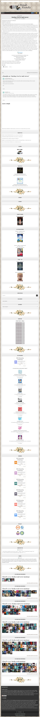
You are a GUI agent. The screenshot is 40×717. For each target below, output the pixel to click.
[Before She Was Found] (11, 629)
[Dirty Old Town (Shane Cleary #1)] (5, 614)
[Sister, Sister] (34, 665)
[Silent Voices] (25, 626)
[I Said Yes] (13, 593)
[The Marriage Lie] (36, 647)
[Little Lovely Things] (17, 629)
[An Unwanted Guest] (9, 647)
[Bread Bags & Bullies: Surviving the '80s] (15, 626)
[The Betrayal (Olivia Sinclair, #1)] (30, 596)
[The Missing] (13, 665)
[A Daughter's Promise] (32, 665)
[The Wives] (28, 611)
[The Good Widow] (23, 650)
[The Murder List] (30, 626)
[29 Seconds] (17, 626)
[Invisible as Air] (13, 626)
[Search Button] (37, 13)
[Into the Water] (34, 644)
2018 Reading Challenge (20, 501)
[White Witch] (34, 650)
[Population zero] (23, 593)
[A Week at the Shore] (21, 611)
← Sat (2, 72)
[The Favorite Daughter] (11, 632)
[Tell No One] (3, 632)
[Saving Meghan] (30, 629)
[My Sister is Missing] (34, 611)
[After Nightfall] (23, 644)
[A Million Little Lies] (9, 611)
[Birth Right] (19, 626)
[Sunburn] (34, 626)
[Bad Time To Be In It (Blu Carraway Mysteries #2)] (9, 650)
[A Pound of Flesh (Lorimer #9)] (21, 665)
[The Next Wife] (15, 596)
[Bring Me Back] (28, 650)
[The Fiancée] (11, 596)
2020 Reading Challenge (20, 480)
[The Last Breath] (15, 647)
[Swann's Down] (19, 629)
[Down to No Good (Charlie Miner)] (25, 665)
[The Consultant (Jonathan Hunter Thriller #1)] (7, 650)
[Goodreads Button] (35, 13)
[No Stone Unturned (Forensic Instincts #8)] (15, 614)
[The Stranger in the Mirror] (17, 596)
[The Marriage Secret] (7, 581)
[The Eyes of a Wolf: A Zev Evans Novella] (9, 672)
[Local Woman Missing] (25, 593)
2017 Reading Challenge (20, 511)
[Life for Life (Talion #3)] (15, 608)
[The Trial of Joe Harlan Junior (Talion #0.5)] (19, 608)
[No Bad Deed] (11, 614)
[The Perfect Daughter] (28, 596)
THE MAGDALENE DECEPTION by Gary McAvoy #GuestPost (12, 136)
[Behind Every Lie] (13, 614)
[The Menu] (15, 611)
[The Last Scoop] (9, 614)
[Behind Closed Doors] (21, 672)
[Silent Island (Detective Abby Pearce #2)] (11, 593)
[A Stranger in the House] (30, 644)
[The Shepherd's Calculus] (36, 650)
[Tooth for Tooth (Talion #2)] (17, 608)
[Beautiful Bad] (9, 644)
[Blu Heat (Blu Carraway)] (5, 672)
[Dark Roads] (5, 596)
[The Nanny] (21, 626)
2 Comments (23, 18)
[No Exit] (13, 632)
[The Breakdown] (36, 665)
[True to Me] (3, 626)
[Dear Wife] (13, 629)
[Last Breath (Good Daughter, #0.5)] (13, 668)
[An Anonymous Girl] (32, 644)
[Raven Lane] (9, 626)
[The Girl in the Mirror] (23, 608)
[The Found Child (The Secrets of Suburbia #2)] (7, 647)
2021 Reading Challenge (20, 469)
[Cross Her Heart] (36, 644)
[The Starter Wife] (23, 626)
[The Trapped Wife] (9, 593)
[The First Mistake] (9, 629)
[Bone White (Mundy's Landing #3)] (3, 672)
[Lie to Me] (25, 650)
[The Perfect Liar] (19, 632)
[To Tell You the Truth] (25, 608)
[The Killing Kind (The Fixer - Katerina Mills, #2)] (36, 672)
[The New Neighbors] (3, 647)
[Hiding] (21, 650)
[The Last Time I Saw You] (23, 629)
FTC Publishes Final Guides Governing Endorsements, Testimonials (22, 700)
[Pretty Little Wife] (9, 608)
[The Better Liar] (17, 614)
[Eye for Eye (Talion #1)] (21, 608)
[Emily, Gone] (21, 629)
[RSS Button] (36, 13)
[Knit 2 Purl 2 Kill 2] (3, 614)
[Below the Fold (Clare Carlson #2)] (17, 632)
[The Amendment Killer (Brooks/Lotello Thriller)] (7, 665)
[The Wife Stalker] (36, 611)
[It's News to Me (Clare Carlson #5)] (5, 581)
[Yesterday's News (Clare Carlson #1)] (17, 650)
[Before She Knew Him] (32, 629)
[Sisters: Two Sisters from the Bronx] (7, 611)
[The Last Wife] (21, 593)
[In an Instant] (30, 611)
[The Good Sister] (30, 593)
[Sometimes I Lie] (19, 665)
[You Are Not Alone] (7, 614)
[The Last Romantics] (5, 632)
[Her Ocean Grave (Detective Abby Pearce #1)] (36, 593)
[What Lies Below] (30, 650)
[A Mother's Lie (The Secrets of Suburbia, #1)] (32, 647)
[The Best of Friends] (21, 596)
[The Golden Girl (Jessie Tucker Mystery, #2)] (13, 611)
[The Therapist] (28, 593)
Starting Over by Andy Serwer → (32, 72)
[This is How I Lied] (25, 611)
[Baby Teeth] (23, 647)
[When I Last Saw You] (7, 596)
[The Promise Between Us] (15, 650)
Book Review (20, 15)
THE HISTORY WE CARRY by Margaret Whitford (10, 138)
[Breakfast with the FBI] (19, 614)
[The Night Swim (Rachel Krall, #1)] (34, 608)
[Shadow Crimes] (3, 665)
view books (24, 365)
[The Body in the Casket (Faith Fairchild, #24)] (11, 665)
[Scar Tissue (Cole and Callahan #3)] (21, 647)
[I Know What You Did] (13, 596)
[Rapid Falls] (15, 632)
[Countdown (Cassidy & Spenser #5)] (17, 665)
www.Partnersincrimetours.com (20, 174)
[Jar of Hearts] (13, 647)
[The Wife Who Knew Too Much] (17, 611)
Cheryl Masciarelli (20, 461)
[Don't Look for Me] (30, 608)
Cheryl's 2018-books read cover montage (15, 640)
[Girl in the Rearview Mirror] (7, 629)
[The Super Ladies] (34, 647)
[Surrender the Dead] (3, 608)
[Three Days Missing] (28, 647)
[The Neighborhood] (5, 626)
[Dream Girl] (3, 596)
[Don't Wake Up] (7, 632)
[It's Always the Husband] (13, 644)
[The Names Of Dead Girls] (28, 665)
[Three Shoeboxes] (32, 650)
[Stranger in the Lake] (23, 611)
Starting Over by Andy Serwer (20, 17)
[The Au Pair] (17, 644)
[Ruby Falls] (9, 596)
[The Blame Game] (3, 581)
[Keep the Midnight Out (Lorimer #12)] (19, 650)
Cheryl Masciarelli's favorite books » (32, 598)
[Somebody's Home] (11, 581)
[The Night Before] (15, 629)
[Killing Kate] (23, 672)
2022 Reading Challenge (20, 459)
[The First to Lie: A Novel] (3, 611)
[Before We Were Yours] (21, 644)
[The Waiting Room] (7, 644)
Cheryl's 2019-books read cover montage (15, 622)
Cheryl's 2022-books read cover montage (16, 577)
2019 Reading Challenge (20, 490)
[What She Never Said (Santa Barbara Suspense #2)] (3, 629)
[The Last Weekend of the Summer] (30, 647)
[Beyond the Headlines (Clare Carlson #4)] (5, 608)
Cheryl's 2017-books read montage (13, 661)
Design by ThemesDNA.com (20, 715)
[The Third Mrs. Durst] (28, 608)
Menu (3, 12)
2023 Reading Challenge (20, 358)
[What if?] (32, 608)
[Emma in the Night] (5, 611)
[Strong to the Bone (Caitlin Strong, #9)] (23, 665)
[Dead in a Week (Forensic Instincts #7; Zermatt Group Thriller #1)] (5, 644)
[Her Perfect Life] (34, 593)
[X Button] (32, 13)
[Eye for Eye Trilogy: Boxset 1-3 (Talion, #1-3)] (13, 607)
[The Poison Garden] (11, 626)
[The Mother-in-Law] (36, 608)
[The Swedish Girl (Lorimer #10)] (9, 665)
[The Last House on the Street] (9, 581)
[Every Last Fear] (19, 596)
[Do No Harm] (25, 596)
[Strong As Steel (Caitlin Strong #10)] (25, 629)
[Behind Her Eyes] (30, 672)
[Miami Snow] (17, 647)
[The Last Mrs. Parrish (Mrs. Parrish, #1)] (11, 647)
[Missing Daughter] (3, 593)
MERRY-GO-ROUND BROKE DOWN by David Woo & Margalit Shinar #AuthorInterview (16, 140)
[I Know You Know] (19, 644)
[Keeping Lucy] (28, 626)
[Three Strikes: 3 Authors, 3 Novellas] (5, 647)
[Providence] (28, 644)
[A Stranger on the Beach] (5, 629)
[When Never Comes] (11, 644)
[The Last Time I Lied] (13, 650)
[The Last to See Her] (7, 608)
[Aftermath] (15, 593)
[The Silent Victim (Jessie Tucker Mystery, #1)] (32, 611)
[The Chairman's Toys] (25, 647)
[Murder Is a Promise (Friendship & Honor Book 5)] (11, 650)
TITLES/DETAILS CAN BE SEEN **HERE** (20, 368)
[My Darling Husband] (13, 581)
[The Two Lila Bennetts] (36, 626)
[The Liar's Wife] (7, 593)
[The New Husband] (7, 626)
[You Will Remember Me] (23, 596)
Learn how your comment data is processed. (22, 128)
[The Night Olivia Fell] (9, 632)
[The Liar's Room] (25, 644)
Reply (4, 100)
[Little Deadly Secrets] (11, 608)
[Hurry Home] (11, 611)
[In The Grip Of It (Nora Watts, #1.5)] (5, 650)
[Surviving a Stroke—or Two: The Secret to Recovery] (30, 665)
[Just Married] (32, 593)
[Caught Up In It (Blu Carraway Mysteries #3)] (36, 629)
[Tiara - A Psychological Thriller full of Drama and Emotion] (21, 632)
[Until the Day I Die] (34, 629)
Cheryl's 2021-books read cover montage (15, 589)
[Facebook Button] (33, 13)
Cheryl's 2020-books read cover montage (16, 604)
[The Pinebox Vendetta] (19, 611)
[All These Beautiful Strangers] (19, 647)
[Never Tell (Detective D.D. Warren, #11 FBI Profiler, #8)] (3, 644)
